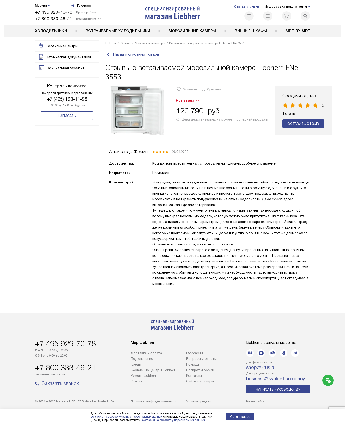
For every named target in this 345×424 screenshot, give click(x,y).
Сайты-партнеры (200, 381)
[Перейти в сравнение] (267, 16)
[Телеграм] (295, 353)
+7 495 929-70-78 (53, 12)
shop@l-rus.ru (261, 367)
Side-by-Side (297, 31)
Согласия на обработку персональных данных (173, 420)
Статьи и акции (246, 6)
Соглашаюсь (240, 417)
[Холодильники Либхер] (172, 12)
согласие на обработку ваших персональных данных (126, 416)
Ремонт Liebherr (143, 375)
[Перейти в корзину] (286, 16)
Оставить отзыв (303, 124)
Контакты (194, 375)
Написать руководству (278, 389)
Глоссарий (194, 353)
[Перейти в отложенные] (249, 16)
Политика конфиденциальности (153, 401)
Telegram (84, 5)
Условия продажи (198, 401)
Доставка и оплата (146, 353)
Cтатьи (136, 381)
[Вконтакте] (250, 353)
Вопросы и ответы (201, 359)
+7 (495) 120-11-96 (67, 99)
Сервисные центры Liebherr (153, 370)
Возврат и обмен (200, 370)
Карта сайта (255, 401)
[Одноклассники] (284, 353)
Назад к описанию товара (136, 54)
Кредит (137, 364)
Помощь (193, 364)
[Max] (261, 353)
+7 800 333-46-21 (53, 18)
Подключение (142, 359)
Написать (67, 116)
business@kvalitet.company (275, 378)
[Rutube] (272, 353)
